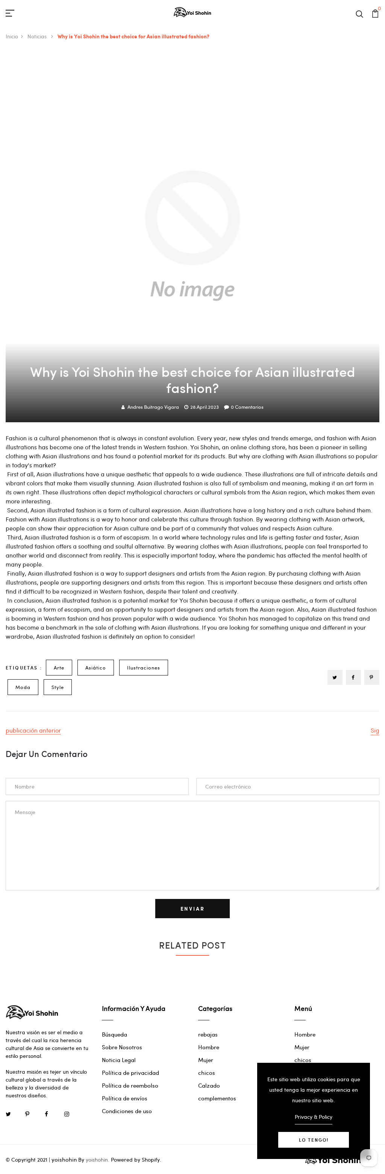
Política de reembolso (130, 1085)
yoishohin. (97, 1159)
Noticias (37, 36)
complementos (217, 1098)
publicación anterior (33, 730)
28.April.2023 (204, 406)
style (58, 687)
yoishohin (64, 1159)
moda (22, 687)
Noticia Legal (119, 1060)
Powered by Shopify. (135, 1159)
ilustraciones (143, 667)
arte (59, 667)
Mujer (205, 1060)
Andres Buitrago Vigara (153, 406)
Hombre (208, 1047)
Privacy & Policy (313, 1116)
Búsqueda (114, 1034)
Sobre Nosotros (122, 1047)
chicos (206, 1072)
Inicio (12, 36)
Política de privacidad (130, 1072)
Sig (375, 730)
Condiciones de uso (127, 1111)
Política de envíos (124, 1098)
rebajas (208, 1034)
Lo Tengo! (314, 1139)
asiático (95, 667)
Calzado (209, 1085)
